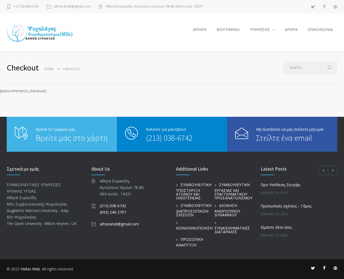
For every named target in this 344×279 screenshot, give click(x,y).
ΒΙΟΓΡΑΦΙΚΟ (228, 29)
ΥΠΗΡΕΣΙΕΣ (260, 29)
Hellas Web (30, 268)
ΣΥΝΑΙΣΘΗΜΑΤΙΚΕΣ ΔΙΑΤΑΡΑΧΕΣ (232, 229)
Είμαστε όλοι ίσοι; (276, 227)
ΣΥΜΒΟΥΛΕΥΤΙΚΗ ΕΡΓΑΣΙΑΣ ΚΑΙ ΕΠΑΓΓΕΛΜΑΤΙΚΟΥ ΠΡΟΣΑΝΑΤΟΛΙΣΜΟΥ (233, 191)
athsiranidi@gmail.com (72, 7)
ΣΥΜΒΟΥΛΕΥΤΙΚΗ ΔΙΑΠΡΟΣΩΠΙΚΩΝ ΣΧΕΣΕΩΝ (194, 210)
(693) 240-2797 (113, 212)
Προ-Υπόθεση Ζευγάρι (280, 184)
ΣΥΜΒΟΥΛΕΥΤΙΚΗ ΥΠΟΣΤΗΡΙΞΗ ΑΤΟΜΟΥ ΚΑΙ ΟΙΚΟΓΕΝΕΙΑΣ (194, 191)
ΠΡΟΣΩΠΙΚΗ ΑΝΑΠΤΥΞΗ (189, 242)
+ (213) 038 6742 (26, 7)
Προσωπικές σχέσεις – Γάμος (286, 206)
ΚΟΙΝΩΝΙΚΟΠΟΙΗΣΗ (194, 228)
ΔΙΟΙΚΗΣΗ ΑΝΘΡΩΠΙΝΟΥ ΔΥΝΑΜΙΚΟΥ (227, 210)
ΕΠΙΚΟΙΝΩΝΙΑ (320, 29)
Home (48, 69)
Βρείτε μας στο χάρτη (72, 138)
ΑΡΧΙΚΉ (199, 29)
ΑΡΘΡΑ (291, 29)
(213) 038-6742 (169, 138)
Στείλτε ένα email (284, 138)
